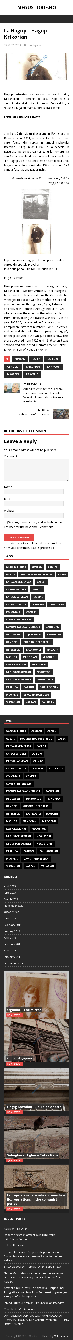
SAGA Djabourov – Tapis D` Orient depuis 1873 (32, 1267)
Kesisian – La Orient (16, 1228)
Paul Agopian (35, 45)
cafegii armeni (16, 589)
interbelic (13, 649)
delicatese (13, 634)
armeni (53, 567)
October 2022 (12, 912)
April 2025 (10, 886)
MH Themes (61, 1336)
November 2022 (13, 905)
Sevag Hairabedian (36, 694)
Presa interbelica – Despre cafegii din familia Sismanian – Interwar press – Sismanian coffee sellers (33, 1256)
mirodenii (49, 657)
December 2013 (13, 963)
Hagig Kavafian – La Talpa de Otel (34, 1107)
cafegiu (52, 359)
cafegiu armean (17, 597)
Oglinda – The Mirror (24, 1010)
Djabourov (33, 634)
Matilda (11, 657)
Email (7, 498)
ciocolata (56, 604)
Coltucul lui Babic (14, 1245)
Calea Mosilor (16, 604)
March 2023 (11, 899)
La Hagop (53, 366)
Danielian (52, 627)
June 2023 (10, 892)
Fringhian (54, 634)
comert (31, 612)
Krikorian (33, 366)
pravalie (32, 374)
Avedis (10, 574)
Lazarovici (33, 649)
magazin (13, 374)
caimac (38, 597)
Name (8, 487)
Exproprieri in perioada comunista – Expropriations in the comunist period (36, 1199)
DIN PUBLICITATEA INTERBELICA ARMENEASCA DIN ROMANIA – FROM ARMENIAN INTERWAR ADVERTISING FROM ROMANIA (36, 1320)
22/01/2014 (14, 45)
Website (9, 510)
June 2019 (10, 918)
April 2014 (10, 950)
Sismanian (13, 702)
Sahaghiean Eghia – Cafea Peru (32, 1155)
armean (20, 359)
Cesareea (38, 604)
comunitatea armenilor (23, 627)
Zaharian (48, 702)
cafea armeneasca (18, 582)
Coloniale (13, 612)
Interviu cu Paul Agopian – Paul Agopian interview (34, 1303)
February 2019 (12, 925)
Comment (10, 456)
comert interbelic (19, 619)
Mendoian (30, 657)
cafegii (41, 582)
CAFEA (36, 359)
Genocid (13, 366)
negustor (39, 664)
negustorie (45, 679)
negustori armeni (18, 679)
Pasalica (12, 687)
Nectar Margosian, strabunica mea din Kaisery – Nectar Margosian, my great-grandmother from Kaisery (33, 1277)
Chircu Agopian (19, 1058)
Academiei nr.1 (16, 567)
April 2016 (10, 938)
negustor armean (18, 672)
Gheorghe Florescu (36, 642)
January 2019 (12, 931)
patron (29, 687)
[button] (67, 19)
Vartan (31, 702)
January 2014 (12, 957)
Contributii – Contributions (20, 1309)
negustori (44, 672)
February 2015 (12, 944)
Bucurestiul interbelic (36, 574)
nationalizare (16, 664)
